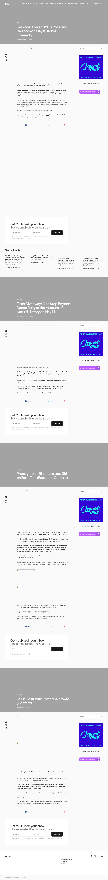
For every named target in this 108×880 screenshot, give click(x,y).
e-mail (35, 386)
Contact (63, 863)
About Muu (64, 861)
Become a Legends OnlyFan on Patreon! (91, 83)
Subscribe (57, 232)
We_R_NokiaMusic (22, 618)
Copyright (64, 866)
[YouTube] (102, 856)
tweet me (35, 102)
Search (101, 48)
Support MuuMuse (66, 859)
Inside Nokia (40, 618)
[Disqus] (42, 149)
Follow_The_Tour (59, 616)
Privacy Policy (65, 868)
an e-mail (34, 100)
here (47, 115)
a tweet (46, 786)
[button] (96, 4)
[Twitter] (95, 856)
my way (21, 786)
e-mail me (39, 547)
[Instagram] (98, 856)
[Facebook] (91, 856)
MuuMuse (9, 4)
